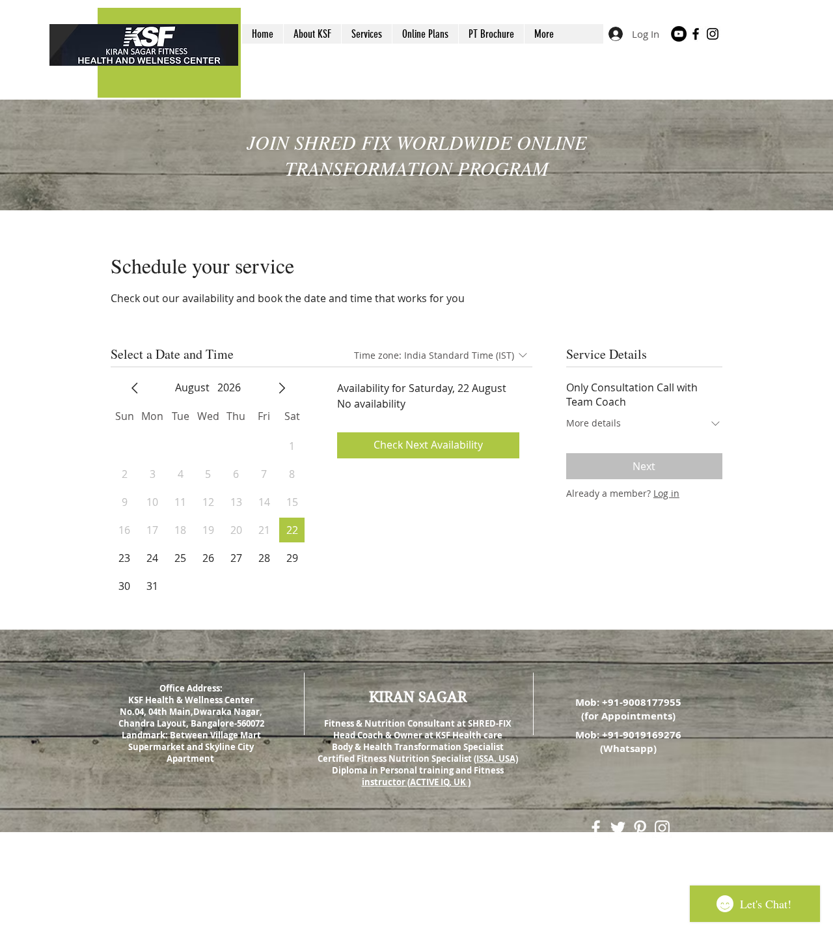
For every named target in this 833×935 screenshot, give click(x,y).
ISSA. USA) (497, 758)
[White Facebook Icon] (596, 828)
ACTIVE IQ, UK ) (440, 782)
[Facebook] (695, 34)
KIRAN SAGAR (418, 696)
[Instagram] (712, 34)
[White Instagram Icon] (662, 828)
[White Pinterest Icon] (640, 828)
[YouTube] (679, 34)
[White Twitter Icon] (618, 828)
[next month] (282, 388)
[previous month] (135, 388)
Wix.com (502, 889)
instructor (384, 782)
